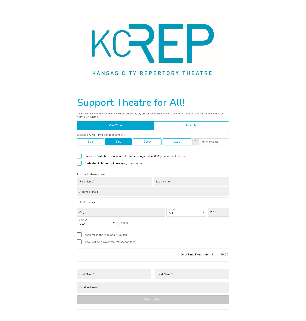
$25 (90, 142)
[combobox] (185, 213)
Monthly (191, 125)
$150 (176, 142)
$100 (147, 142)
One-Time (115, 125)
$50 (118, 142)
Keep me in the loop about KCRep (105, 234)
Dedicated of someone (113, 163)
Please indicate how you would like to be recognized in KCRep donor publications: (135, 156)
